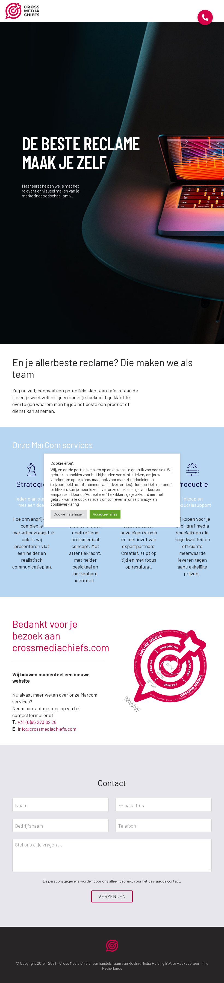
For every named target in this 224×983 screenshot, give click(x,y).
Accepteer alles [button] (105, 514)
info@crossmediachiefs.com (47, 729)
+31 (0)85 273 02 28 (37, 722)
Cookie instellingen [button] (69, 514)
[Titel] (22, 11)
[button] (205, 17)
